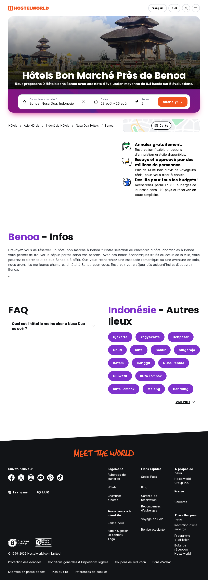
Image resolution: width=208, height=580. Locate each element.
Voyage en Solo (152, 519)
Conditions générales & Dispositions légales (78, 562)
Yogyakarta (150, 337)
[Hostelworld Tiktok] (60, 477)
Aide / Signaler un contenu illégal (118, 535)
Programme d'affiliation (182, 537)
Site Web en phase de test (27, 571)
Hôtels (112, 487)
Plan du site (60, 571)
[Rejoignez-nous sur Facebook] (11, 477)
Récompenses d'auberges (151, 508)
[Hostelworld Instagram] (31, 477)
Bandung (180, 389)
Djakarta (120, 337)
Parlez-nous (116, 523)
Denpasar (181, 337)
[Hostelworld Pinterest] (50, 477)
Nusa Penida (173, 363)
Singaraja (187, 350)
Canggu (143, 363)
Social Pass (149, 476)
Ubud (117, 350)
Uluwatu (120, 376)
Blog (144, 487)
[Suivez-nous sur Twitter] (21, 477)
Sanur (161, 350)
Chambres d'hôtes (114, 498)
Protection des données (24, 562)
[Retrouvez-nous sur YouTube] (40, 477)
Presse (179, 491)
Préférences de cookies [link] (90, 571)
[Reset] (83, 102)
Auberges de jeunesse (117, 476)
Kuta (139, 350)
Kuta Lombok (151, 376)
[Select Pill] (186, 8)
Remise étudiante (153, 529)
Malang (153, 389)
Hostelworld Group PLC (182, 480)
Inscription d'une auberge (185, 527)
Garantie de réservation (149, 498)
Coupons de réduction (130, 562)
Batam (118, 363)
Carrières (180, 502)
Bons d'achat (162, 562)
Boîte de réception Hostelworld (182, 549)
